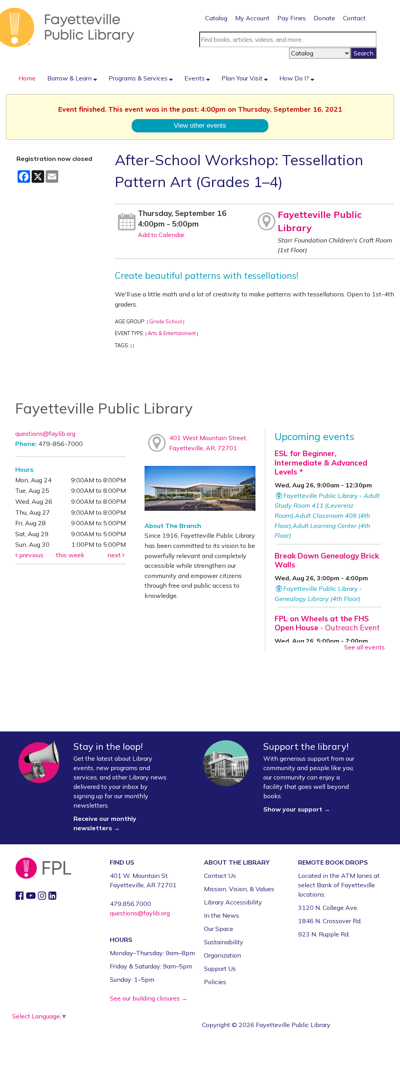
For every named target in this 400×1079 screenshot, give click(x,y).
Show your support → (296, 809)
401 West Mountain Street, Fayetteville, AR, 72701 (208, 443)
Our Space (218, 929)
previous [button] (30, 555)
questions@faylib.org (45, 433)
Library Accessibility (233, 902)
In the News (221, 915)
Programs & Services (139, 78)
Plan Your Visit (242, 78)
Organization (222, 955)
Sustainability (223, 942)
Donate (324, 18)
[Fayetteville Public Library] (67, 27)
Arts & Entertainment (172, 333)
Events (195, 78)
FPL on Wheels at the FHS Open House (327, 623)
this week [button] (70, 555)
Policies (215, 982)
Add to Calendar (161, 235)
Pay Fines (291, 18)
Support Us (220, 968)
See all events (364, 647)
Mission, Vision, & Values (239, 889)
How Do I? (295, 78)
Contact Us (220, 875)
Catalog (216, 18)
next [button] (114, 555)
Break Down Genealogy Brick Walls (327, 560)
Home (27, 78)
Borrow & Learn (70, 78)
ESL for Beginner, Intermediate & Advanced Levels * (321, 462)
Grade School (165, 321)
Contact (354, 18)
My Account (252, 18)
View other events (200, 125)
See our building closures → (149, 998)
